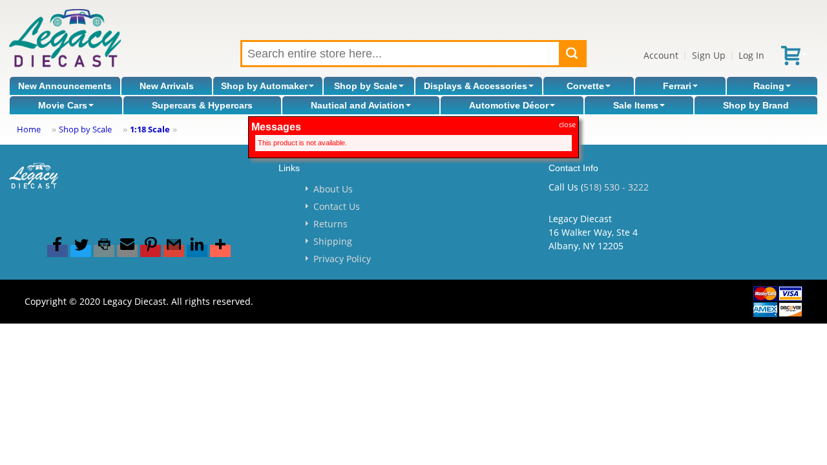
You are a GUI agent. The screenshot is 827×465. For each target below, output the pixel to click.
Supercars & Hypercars (202, 105)
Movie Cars (62, 105)
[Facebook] (57, 251)
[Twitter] (80, 251)
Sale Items (635, 105)
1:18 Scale (150, 129)
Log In (751, 55)
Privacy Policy (342, 259)
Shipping (332, 241)
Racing (768, 86)
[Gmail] (173, 251)
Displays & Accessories (475, 86)
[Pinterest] (150, 251)
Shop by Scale (365, 86)
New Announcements (65, 86)
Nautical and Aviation (357, 105)
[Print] (104, 251)
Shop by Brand (756, 105)
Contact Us (336, 206)
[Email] (127, 251)
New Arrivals (167, 86)
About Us (333, 189)
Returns (330, 224)
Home (29, 129)
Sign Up (709, 55)
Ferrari (677, 86)
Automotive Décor (509, 105)
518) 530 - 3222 (616, 187)
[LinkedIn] (197, 251)
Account (661, 55)
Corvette (585, 86)
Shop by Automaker (264, 86)
